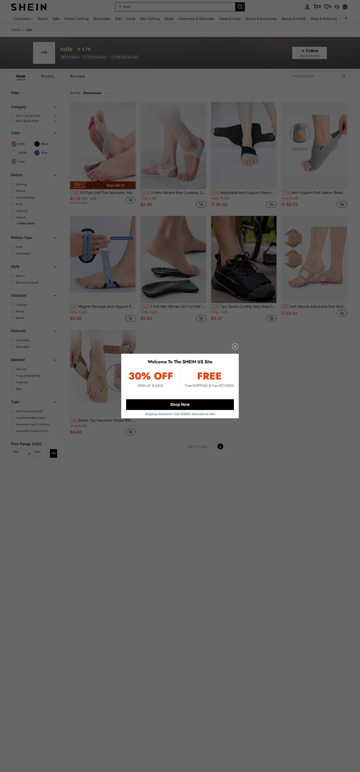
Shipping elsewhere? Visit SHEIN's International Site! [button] (180, 414)
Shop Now (180, 404)
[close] (235, 346)
